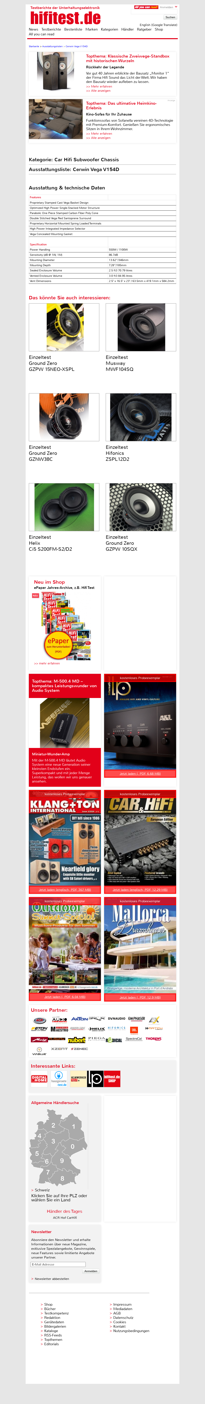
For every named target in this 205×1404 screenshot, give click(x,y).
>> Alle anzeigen (98, 91)
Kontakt (119, 1326)
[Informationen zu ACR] (39, 1021)
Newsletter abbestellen (52, 1279)
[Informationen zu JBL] (134, 1031)
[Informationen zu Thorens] (154, 1041)
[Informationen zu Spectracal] (134, 1041)
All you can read (41, 34)
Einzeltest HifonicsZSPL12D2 (117, 453)
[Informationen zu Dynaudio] (116, 1021)
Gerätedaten (54, 1322)
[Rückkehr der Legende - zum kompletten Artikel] (57, 74)
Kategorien (109, 29)
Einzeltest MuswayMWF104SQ (120, 363)
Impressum (122, 1304)
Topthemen (53, 1339)
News (33, 29)
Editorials (51, 1344)
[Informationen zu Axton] (79, 1021)
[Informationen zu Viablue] (39, 1051)
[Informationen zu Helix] (96, 1031)
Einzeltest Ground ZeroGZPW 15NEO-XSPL (51, 363)
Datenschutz (123, 1317)
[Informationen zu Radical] (114, 1041)
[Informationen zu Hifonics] (116, 1031)
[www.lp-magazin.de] (95, 1090)
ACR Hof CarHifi (65, 1218)
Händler (127, 29)
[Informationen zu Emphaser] (136, 1021)
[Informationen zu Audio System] (59, 1021)
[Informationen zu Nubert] (76, 1041)
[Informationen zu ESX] (154, 1021)
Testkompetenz (56, 1313)
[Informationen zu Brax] (96, 1021)
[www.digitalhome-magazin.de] (39, 1090)
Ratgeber (144, 29)
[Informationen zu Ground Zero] (76, 1031)
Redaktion (52, 1317)
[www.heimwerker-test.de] (78, 1090)
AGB (117, 1313)
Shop (159, 29)
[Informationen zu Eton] (39, 1031)
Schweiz (42, 1190)
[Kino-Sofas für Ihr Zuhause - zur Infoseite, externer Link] (57, 121)
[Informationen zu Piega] (96, 1041)
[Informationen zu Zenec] (79, 1051)
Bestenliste (73, 29)
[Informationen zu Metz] (39, 1041)
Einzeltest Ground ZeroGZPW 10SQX (121, 543)
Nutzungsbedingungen (131, 1330)
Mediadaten (122, 1308)
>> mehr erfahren (47, 663)
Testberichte (51, 29)
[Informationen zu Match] (154, 1031)
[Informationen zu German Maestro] (59, 1031)
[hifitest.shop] (112, 1090)
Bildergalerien (55, 1326)
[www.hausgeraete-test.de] (58, 1090)
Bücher (50, 1308)
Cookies (119, 1322)
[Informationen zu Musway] (56, 1041)
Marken (91, 29)
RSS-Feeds (53, 1335)
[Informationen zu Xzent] (59, 1051)
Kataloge (51, 1330)
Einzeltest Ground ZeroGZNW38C (43, 453)
